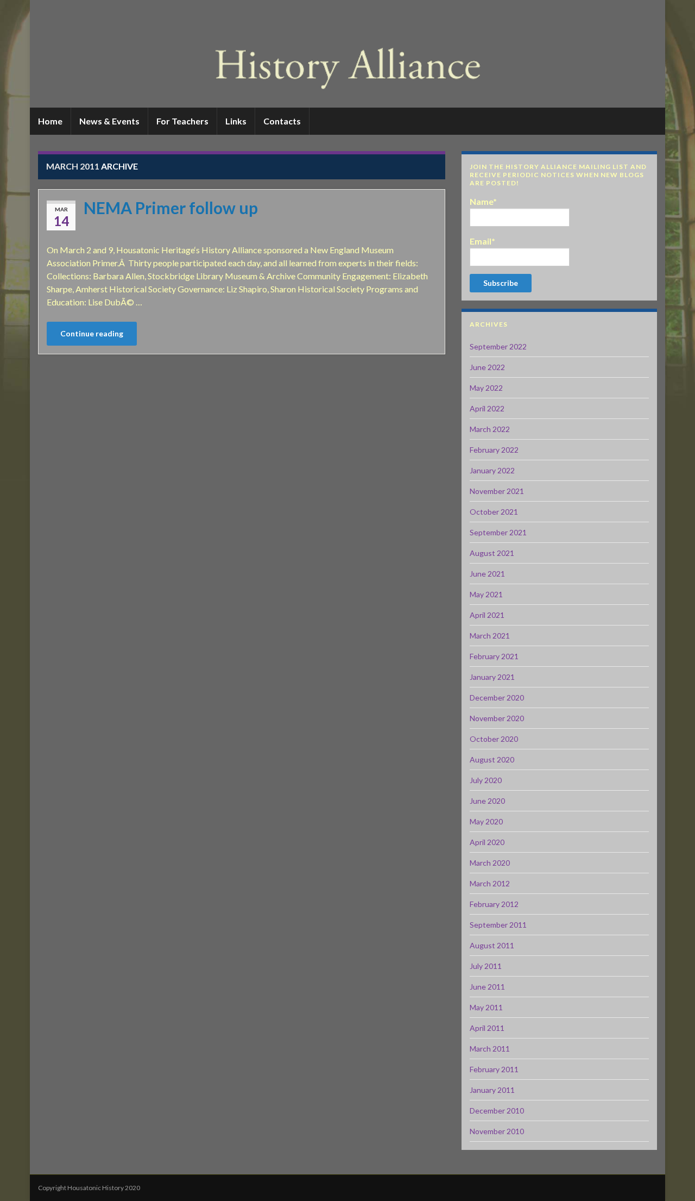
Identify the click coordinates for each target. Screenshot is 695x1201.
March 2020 (490, 862)
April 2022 (487, 408)
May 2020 (486, 821)
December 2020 (497, 697)
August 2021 (492, 553)
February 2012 (494, 904)
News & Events (109, 121)
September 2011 (498, 924)
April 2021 (487, 615)
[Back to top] (670, 1176)
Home (50, 121)
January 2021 (492, 676)
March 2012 (490, 883)
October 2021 (494, 511)
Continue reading (91, 333)
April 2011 (487, 1028)
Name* (483, 201)
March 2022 (490, 429)
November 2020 (497, 718)
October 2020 (494, 738)
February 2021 (494, 656)
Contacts (282, 121)
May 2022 (486, 387)
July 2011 (486, 966)
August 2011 (492, 945)
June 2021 (487, 573)
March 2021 (490, 635)
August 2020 (492, 759)
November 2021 (497, 491)
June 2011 (487, 986)
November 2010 (497, 1131)
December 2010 (497, 1110)
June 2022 (487, 367)
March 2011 (490, 1048)
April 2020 (487, 842)
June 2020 (487, 800)
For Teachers (182, 121)
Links (236, 121)
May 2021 (486, 594)
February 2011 (494, 1069)
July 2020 (486, 780)
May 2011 (486, 1007)
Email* (482, 241)
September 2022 (498, 346)
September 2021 (498, 532)
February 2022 (494, 449)
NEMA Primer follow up (171, 207)
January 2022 (492, 470)
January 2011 (492, 1089)
